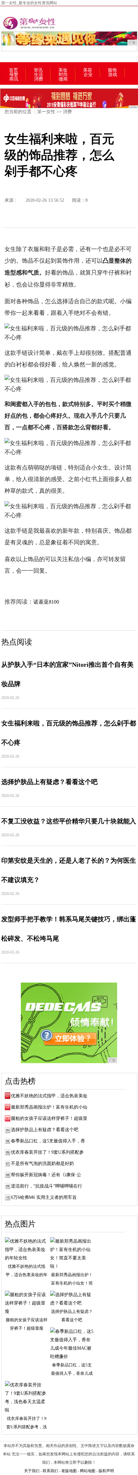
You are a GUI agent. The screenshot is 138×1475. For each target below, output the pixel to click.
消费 (38, 79)
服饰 (112, 70)
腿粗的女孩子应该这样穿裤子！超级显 (49, 1118)
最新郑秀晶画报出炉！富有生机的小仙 (49, 1107)
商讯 (13, 79)
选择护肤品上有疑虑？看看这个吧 (44, 1129)
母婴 (13, 75)
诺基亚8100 (46, 602)
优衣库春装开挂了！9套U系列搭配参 (47, 1152)
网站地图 (87, 1471)
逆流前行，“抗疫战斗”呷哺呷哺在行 (46, 1186)
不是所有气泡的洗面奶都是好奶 (42, 1163)
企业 (87, 75)
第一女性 (46, 111)
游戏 (112, 75)
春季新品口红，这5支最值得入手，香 (48, 1141)
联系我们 (50, 1471)
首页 (13, 70)
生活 (38, 75)
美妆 (62, 70)
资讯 (38, 70)
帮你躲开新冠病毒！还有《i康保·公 (46, 1174)
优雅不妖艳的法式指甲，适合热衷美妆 (49, 1095)
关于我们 (31, 1471)
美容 (87, 70)
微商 (63, 79)
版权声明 (106, 1471)
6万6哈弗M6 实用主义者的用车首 (44, 1197)
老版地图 (69, 1471)
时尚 (63, 75)
